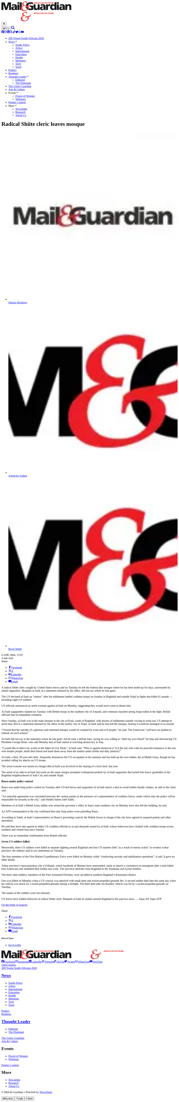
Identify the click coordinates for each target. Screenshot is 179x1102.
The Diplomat (16, 1032)
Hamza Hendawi (17, 302)
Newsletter (14, 1079)
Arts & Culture (9, 1041)
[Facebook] (2, 32)
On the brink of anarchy (14, 904)
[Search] (13, 28)
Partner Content (10, 1065)
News (6, 975)
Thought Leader (16, 1021)
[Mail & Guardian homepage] (89, 11)
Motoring (13, 998)
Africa (11, 986)
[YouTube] (22, 32)
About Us (13, 1086)
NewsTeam (46, 1092)
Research (13, 1083)
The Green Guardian (12, 1038)
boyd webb (14, 945)
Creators (11, 964)
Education (14, 992)
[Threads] (11, 32)
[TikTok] (14, 32)
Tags (4, 964)
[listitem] (8, 961)
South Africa (15, 982)
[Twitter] (16, 32)
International (15, 989)
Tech (11, 1001)
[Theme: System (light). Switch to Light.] (6, 28)
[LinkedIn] (8, 32)
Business (6, 1014)
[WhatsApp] (19, 32)
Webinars (13, 1059)
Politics (5, 1010)
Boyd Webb (15, 649)
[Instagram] (5, 32)
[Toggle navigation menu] (3, 24)
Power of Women (18, 1056)
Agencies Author (17, 475)
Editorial (13, 1028)
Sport (11, 1004)
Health (12, 995)
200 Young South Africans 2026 (19, 968)
